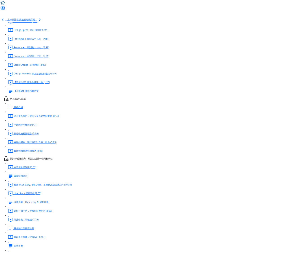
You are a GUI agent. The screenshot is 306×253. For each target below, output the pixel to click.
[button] (2, 2)
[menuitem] (2, 7)
